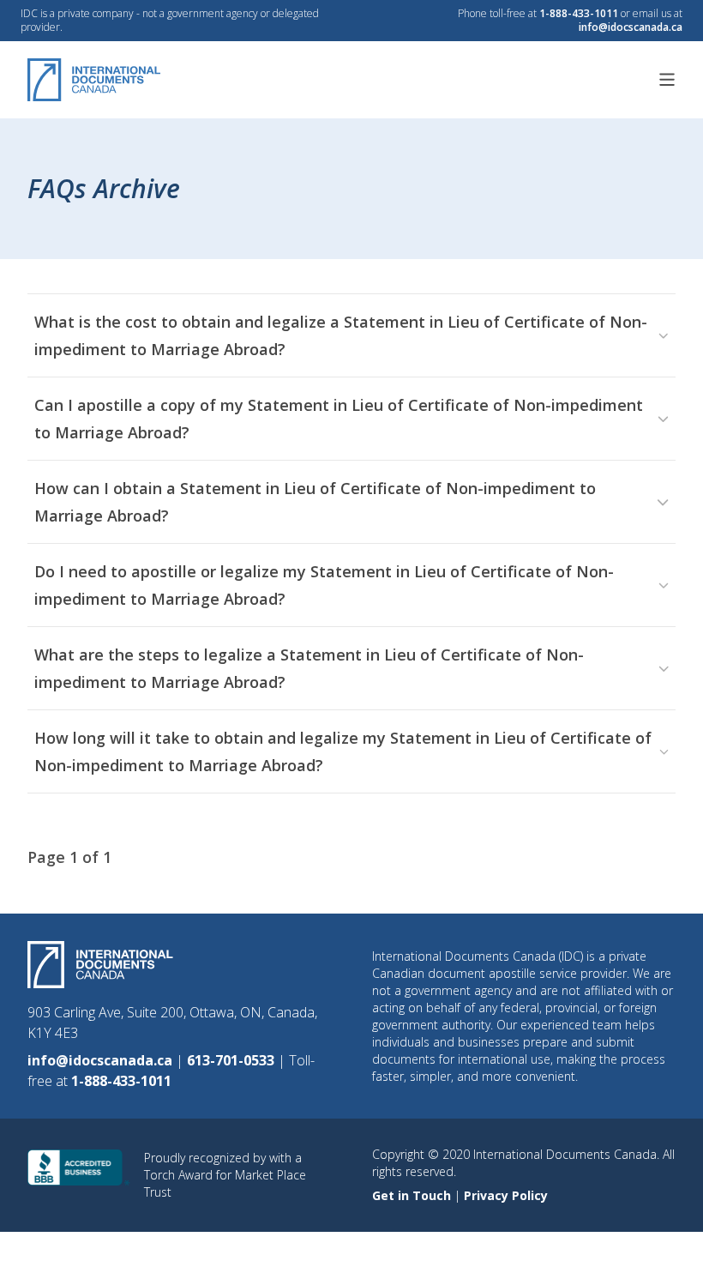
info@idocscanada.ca (630, 27)
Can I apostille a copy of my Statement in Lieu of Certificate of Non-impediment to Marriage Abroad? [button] (338, 419)
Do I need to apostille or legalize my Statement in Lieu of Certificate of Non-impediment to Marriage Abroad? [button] (324, 585)
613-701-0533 (232, 1060)
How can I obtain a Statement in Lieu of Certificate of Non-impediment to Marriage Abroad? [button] (315, 502)
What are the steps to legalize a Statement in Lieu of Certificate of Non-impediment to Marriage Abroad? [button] (309, 668)
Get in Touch (413, 1195)
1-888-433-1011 (578, 13)
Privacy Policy (506, 1195)
